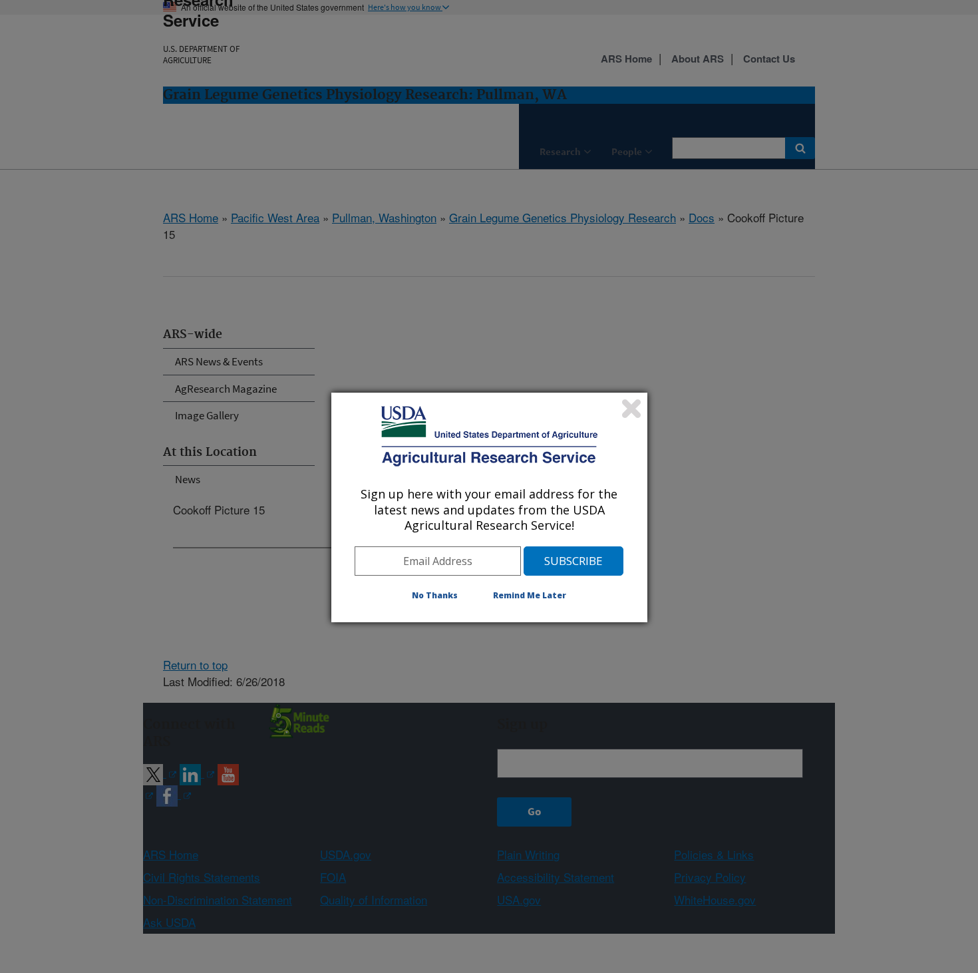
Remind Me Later (529, 595)
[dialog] (489, 507)
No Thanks (435, 595)
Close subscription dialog (631, 408)
